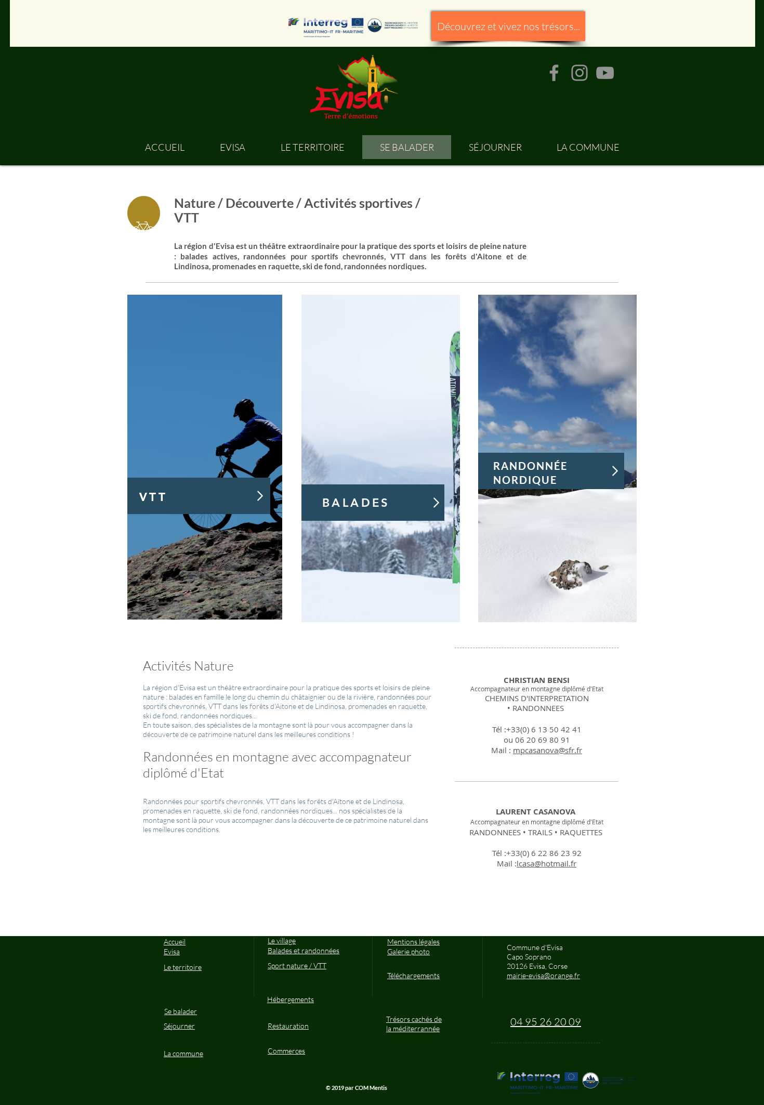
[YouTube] (605, 73)
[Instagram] (579, 73)
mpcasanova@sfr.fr (547, 750)
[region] (204, 457)
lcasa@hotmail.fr (546, 863)
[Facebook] (554, 73)
